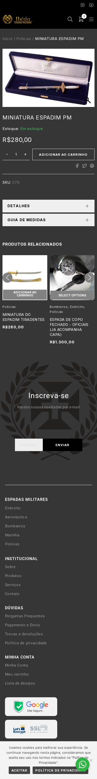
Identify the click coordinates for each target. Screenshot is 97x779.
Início (7, 38)
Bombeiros (59, 307)
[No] (90, 760)
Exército (77, 307)
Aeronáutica (16, 517)
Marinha (12, 535)
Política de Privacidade (60, 770)
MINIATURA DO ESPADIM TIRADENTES (23, 317)
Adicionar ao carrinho (63, 154)
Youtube (91, 4)
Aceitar (19, 770)
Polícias (23, 38)
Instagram (82, 4)
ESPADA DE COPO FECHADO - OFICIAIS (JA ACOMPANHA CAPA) (69, 327)
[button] (7, 278)
